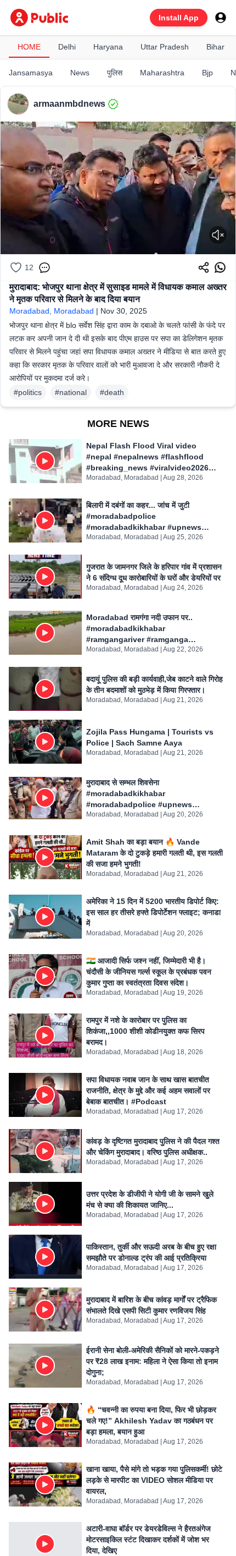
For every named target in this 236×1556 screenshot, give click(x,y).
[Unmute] (218, 235)
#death (112, 392)
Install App (179, 17)
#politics (28, 392)
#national (71, 392)
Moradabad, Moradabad (51, 310)
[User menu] (220, 17)
